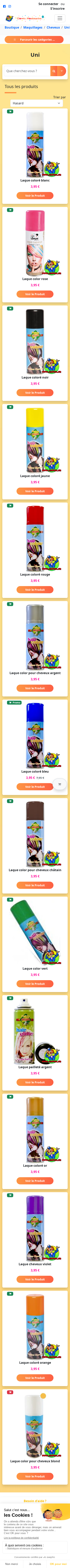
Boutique (12, 27)
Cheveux (53, 27)
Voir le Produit (35, 195)
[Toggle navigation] (59, 18)
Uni (67, 27)
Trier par (59, 97)
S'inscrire (57, 8)
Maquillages (32, 27)
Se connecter (48, 4)
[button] (59, 784)
